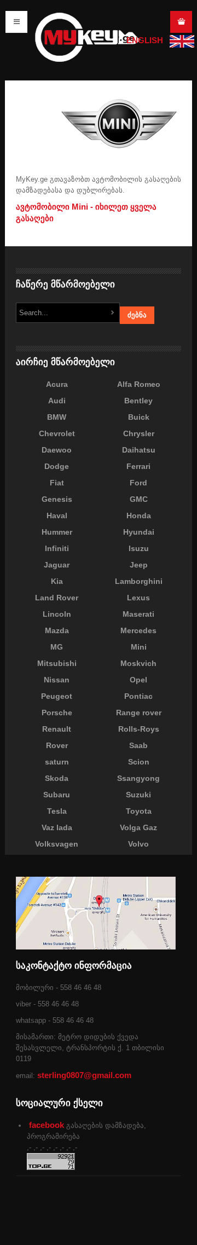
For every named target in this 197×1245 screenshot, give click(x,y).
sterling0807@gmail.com (84, 1075)
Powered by (131, 1217)
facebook (46, 1125)
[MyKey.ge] (87, 36)
